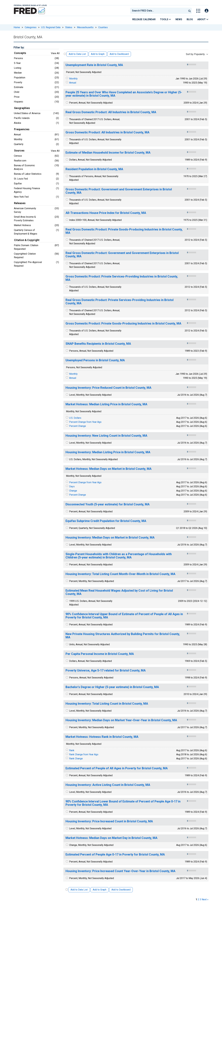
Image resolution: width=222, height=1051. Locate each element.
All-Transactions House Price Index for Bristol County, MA (106, 213)
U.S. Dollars (75, 417)
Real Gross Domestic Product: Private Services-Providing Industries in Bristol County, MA (120, 301)
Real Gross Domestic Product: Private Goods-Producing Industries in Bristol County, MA (124, 231)
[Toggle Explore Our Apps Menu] (198, 11)
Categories (30, 27)
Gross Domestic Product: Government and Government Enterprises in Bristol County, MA (119, 191)
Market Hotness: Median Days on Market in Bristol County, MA (108, 469)
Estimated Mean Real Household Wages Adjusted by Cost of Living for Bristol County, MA (119, 592)
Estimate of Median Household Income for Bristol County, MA (108, 152)
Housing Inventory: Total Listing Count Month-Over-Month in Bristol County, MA (120, 574)
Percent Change (77, 426)
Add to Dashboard (119, 54)
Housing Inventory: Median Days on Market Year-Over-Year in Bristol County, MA (121, 720)
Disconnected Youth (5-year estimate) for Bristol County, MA (108, 504)
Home (17, 27)
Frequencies (21, 129)
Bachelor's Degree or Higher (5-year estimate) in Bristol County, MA (112, 687)
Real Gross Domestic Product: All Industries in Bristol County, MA (111, 112)
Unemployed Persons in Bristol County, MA (95, 360)
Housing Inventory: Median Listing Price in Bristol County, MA (108, 452)
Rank (71, 750)
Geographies (22, 108)
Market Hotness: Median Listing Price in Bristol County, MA (106, 404)
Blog (190, 19)
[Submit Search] (189, 11)
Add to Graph (98, 54)
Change (73, 490)
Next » (205, 899)
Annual (72, 82)
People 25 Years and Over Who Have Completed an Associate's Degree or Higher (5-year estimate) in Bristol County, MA (124, 94)
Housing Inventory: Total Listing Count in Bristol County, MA (107, 703)
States (68, 27)
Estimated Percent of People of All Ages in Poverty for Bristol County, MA (117, 768)
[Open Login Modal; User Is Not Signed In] (206, 11)
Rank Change (76, 758)
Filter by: (19, 47)
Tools (164, 19)
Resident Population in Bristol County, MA (94, 169)
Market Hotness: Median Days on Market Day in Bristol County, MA (111, 838)
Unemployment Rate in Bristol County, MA (94, 65)
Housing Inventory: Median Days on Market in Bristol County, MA (110, 537)
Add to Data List (77, 54)
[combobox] (158, 11)
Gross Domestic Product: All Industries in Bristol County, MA (107, 132)
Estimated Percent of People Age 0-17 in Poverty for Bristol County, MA (115, 854)
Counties (103, 27)
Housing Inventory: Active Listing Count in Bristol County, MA (108, 785)
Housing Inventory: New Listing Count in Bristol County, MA (106, 435)
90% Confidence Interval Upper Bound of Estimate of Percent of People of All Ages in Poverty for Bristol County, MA (124, 615)
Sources (19, 150)
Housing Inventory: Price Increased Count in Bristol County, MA (109, 821)
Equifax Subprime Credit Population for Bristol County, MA (106, 521)
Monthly (73, 78)
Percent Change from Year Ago (85, 422)
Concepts (20, 53)
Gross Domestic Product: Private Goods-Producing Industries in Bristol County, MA (123, 323)
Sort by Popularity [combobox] (195, 54)
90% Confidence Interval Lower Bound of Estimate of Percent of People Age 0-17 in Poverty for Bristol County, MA (123, 803)
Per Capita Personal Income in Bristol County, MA (100, 654)
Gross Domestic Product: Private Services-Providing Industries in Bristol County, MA (122, 278)
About (201, 19)
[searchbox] (159, 11)
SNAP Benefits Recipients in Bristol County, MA (98, 343)
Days (72, 486)
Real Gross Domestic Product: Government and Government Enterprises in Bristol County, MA (122, 254)
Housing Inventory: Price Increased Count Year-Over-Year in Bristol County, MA (120, 871)
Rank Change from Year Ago (83, 754)
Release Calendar (144, 19)
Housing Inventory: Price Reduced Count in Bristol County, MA (108, 387)
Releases (20, 203)
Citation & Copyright (26, 240)
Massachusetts (85, 27)
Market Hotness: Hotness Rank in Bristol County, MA (102, 737)
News (178, 19)
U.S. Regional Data (50, 27)
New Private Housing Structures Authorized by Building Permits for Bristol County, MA (123, 635)
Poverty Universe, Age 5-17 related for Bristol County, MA (106, 670)
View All (55, 53)
